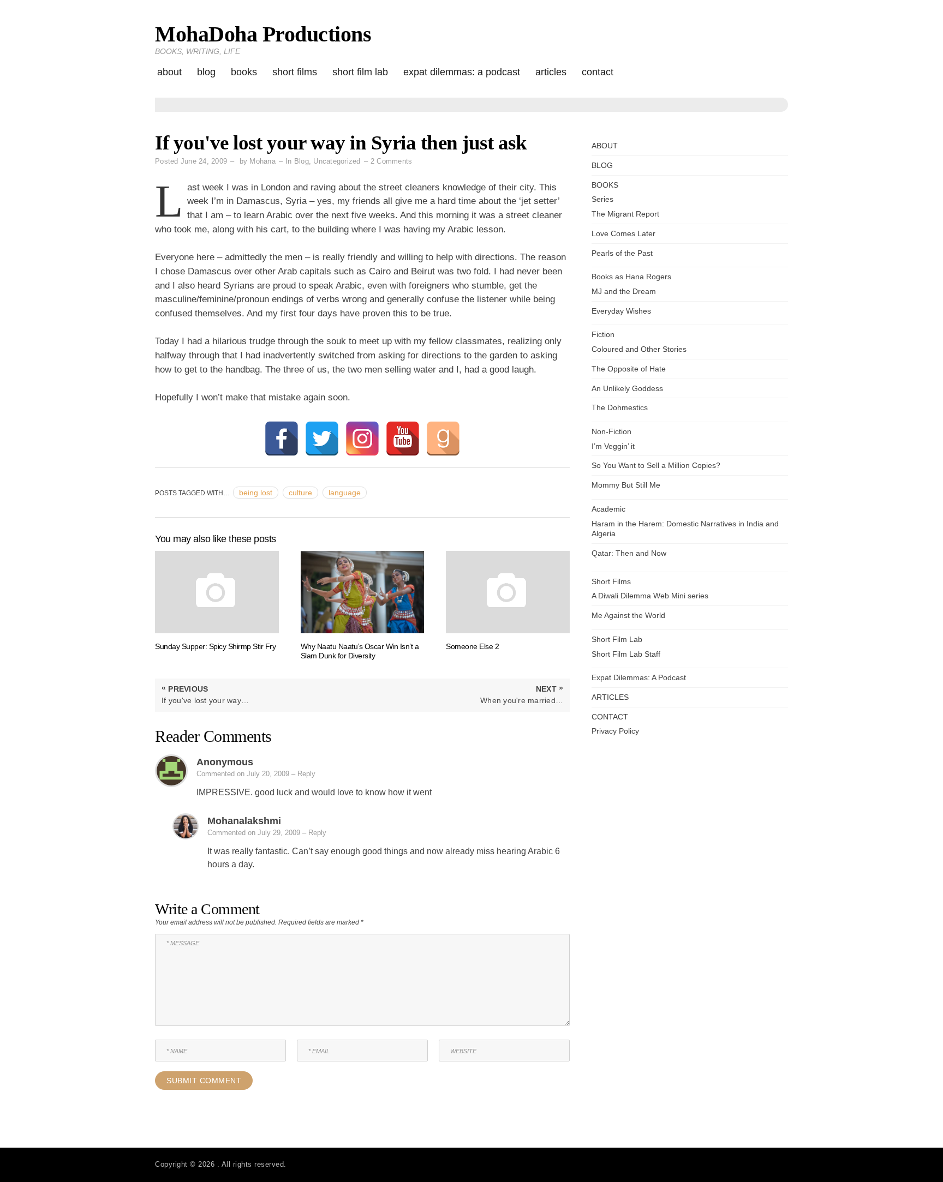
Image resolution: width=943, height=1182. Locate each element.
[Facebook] (281, 438)
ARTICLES (550, 72)
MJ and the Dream (624, 291)
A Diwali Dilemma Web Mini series (650, 595)
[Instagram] (362, 438)
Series (602, 199)
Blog (301, 161)
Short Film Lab (360, 72)
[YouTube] (402, 438)
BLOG (206, 72)
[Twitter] (322, 438)
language (345, 492)
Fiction (603, 334)
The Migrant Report (625, 213)
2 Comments (392, 161)
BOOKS (244, 72)
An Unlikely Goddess (627, 388)
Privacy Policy (615, 731)
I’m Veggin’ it (613, 446)
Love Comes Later (623, 233)
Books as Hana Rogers (631, 276)
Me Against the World (628, 615)
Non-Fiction (611, 431)
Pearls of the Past (622, 253)
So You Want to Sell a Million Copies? (656, 465)
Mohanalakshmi (244, 820)
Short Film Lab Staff (626, 654)
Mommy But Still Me (626, 485)
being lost (255, 492)
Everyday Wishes (621, 311)
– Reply (303, 774)
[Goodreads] (443, 438)
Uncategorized (336, 161)
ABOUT (169, 72)
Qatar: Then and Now (629, 553)
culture (300, 492)
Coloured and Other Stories (639, 349)
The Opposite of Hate (629, 368)
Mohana (262, 161)
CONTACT (597, 72)
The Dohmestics (620, 407)
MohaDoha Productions (263, 34)
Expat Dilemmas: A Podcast (461, 72)
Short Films (294, 72)
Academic (608, 509)
